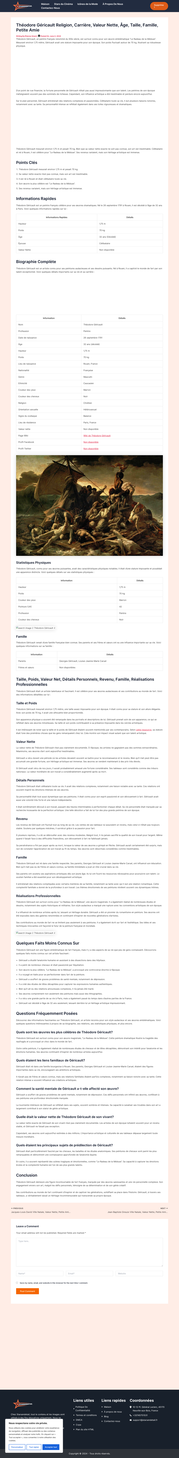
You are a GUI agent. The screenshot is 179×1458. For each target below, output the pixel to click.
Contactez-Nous (50, 8)
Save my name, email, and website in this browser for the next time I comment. (54, 1283)
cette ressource (143, 729)
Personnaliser (17, 1447)
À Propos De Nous (113, 4)
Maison (45, 4)
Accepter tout (51, 1447)
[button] (159, 6)
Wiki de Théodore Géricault (97, 435)
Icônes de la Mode (87, 4)
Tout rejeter (34, 1447)
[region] (34, 1436)
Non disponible (90, 442)
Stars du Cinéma (63, 4)
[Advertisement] (89, 69)
